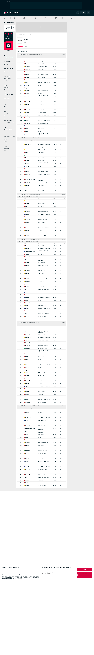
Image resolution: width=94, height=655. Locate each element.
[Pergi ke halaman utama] (14, 13)
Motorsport (22, 34)
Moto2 (30, 34)
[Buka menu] (88, 12)
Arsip (26, 46)
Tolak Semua (84, 573)
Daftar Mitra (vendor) (46, 573)
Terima (84, 569)
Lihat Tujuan (84, 576)
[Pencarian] (77, 12)
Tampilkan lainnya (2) (8, 94)
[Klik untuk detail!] (41, 61)
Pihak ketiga (19, 578)
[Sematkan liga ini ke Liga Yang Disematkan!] (31, 39)
